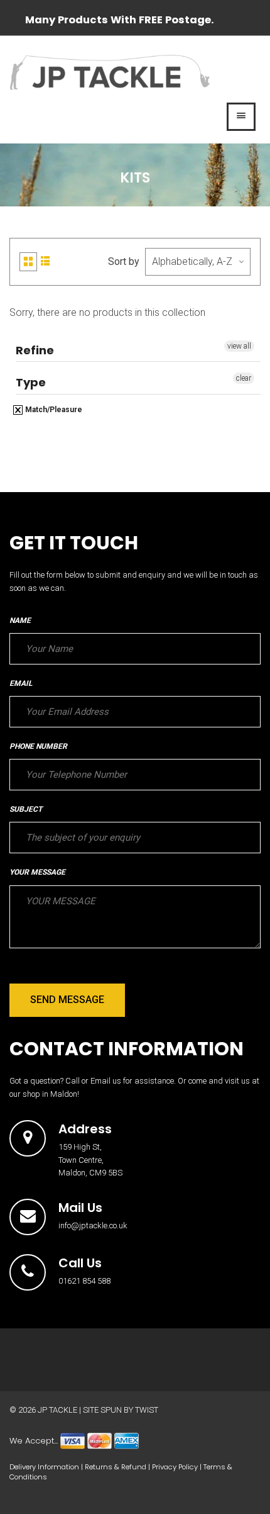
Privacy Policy (175, 1467)
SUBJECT (25, 809)
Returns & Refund (115, 1467)
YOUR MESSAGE (37, 872)
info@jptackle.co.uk (92, 1225)
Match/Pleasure (52, 409)
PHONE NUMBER (38, 746)
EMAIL (20, 683)
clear (243, 378)
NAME (20, 620)
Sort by (123, 261)
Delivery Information (44, 1467)
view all (239, 346)
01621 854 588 (84, 1281)
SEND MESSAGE (67, 1000)
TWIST (146, 1410)
